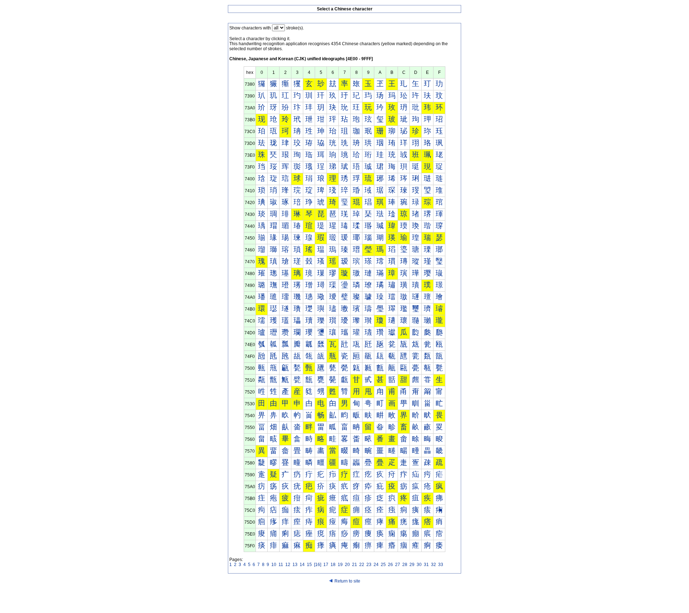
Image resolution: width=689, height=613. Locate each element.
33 (440, 564)
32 (433, 564)
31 (426, 564)
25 (383, 564)
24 (376, 564)
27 (397, 564)
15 (309, 564)
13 (294, 564)
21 (354, 564)
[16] (317, 564)
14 (302, 564)
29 (411, 564)
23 (368, 564)
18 (333, 564)
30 (419, 564)
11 (280, 564)
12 (287, 564)
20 (347, 564)
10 (273, 564)
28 (404, 564)
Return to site (347, 581)
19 (340, 564)
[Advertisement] (344, 599)
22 (361, 564)
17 (325, 564)
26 (390, 564)
